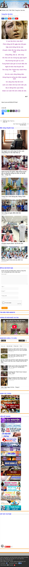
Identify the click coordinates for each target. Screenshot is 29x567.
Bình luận (4, 274)
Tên (2, 286)
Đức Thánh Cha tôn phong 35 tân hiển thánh (19, 124)
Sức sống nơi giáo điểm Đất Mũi (11, 213)
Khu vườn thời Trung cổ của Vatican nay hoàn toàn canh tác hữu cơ (17, 355)
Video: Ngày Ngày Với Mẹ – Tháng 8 (10, 387)
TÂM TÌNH (11, 10)
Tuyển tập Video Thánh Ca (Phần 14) (8, 121)
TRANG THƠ (16, 16)
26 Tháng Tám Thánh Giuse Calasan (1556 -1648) (17, 372)
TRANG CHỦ (4, 10)
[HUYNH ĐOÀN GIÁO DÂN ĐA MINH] (14, 4)
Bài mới (3, 346)
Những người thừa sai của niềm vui (12, 260)
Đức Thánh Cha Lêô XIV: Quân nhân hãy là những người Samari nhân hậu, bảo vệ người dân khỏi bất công (14, 361)
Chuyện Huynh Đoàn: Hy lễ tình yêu (12, 243)
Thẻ (21, 346)
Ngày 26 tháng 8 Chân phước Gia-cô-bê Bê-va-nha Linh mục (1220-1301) (17, 378)
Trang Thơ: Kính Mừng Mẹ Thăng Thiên (13, 196)
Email (3, 291)
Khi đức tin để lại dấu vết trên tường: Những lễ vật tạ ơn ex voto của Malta (17, 349)
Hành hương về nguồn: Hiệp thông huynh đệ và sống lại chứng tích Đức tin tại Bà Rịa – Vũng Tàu (13, 173)
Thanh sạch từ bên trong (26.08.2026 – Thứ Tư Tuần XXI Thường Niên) (18, 366)
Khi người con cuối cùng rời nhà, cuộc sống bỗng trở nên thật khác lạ (12, 151)
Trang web (4, 295)
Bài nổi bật (9, 346)
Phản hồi (16, 346)
